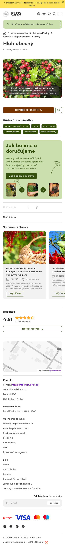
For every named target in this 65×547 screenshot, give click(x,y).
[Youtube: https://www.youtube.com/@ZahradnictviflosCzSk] (11, 526)
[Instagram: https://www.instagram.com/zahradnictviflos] (5, 526)
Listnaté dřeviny (12, 132)
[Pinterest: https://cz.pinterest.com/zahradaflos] (17, 526)
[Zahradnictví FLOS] (12, 14)
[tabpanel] (32, 24)
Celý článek (15, 294)
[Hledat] (54, 14)
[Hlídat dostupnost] (58, 110)
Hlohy (35, 126)
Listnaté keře (30, 132)
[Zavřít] (63, 2)
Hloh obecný (49, 126)
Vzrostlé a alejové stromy (16, 126)
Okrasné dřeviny (48, 132)
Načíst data (20, 207)
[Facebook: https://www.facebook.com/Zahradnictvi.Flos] (23, 526)
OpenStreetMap (55, 370)
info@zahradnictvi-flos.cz (24, 385)
